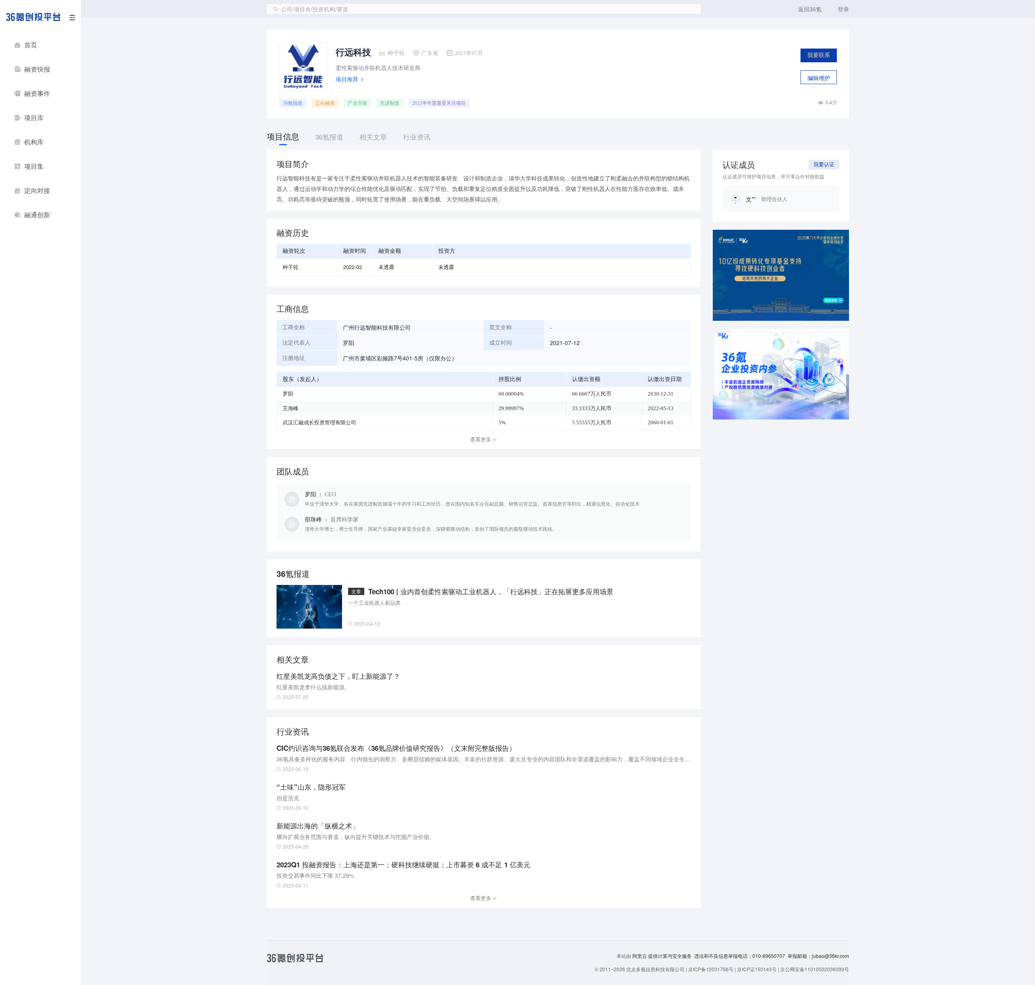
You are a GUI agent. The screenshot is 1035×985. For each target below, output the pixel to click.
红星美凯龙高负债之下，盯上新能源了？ (338, 676)
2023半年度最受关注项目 (439, 103)
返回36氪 (810, 9)
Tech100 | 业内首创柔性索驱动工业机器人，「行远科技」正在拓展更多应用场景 (490, 591)
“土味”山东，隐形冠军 (311, 787)
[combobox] (484, 9)
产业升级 (357, 103)
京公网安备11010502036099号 (814, 969)
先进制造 (389, 103)
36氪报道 (292, 103)
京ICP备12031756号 (710, 969)
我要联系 (818, 55)
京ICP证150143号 (757, 969)
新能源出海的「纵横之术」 (318, 825)
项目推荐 (347, 79)
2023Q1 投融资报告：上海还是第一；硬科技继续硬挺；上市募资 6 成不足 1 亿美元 (403, 864)
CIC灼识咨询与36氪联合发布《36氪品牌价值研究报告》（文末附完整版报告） (396, 748)
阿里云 (640, 956)
